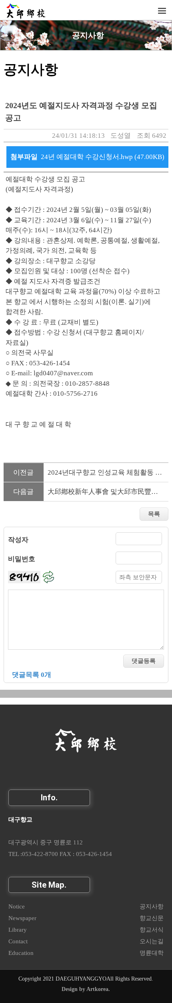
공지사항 (88, 35)
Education (21, 952)
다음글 (23, 491)
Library (17, 929)
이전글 (23, 472)
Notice (16, 906)
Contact (18, 941)
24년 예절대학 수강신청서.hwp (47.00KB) (102, 157)
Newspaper (22, 917)
